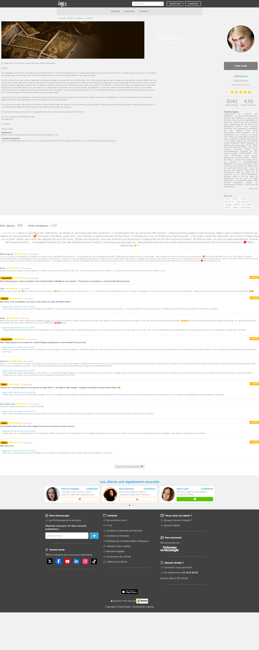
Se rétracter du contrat (118, 557)
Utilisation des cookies (118, 546)
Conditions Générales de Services (124, 531)
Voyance (70, 18)
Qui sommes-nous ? (117, 520)
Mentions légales (115, 551)
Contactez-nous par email (178, 567)
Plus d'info (253, 189)
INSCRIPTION (175, 4)
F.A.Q (109, 525)
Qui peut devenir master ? (178, 520)
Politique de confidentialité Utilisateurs (127, 541)
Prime (255, 277)
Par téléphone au (181, 572)
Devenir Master (172, 525)
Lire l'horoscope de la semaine (65, 520)
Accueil (62, 18)
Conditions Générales (117, 536)
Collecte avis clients (116, 562)
